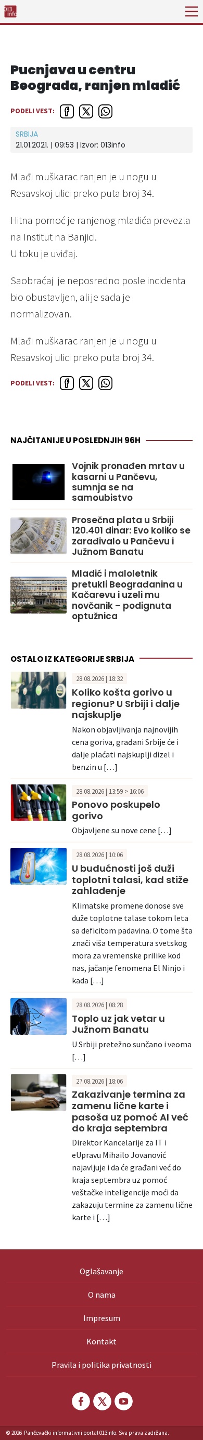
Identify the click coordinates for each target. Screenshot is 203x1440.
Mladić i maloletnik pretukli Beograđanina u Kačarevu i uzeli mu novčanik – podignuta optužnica (127, 594)
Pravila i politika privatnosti (101, 1364)
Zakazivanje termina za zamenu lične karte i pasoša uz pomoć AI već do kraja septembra (130, 1111)
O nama (102, 1294)
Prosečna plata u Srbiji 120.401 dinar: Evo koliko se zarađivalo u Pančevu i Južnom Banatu (131, 536)
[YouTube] (123, 1401)
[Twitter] (101, 1401)
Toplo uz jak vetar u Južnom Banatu (118, 1024)
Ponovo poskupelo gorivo (116, 810)
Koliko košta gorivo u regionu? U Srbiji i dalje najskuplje (126, 703)
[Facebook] (80, 1401)
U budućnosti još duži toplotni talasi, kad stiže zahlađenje (130, 879)
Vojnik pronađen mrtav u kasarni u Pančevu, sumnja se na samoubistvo (128, 482)
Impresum (101, 1318)
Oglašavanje (101, 1271)
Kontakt (101, 1341)
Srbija (27, 134)
